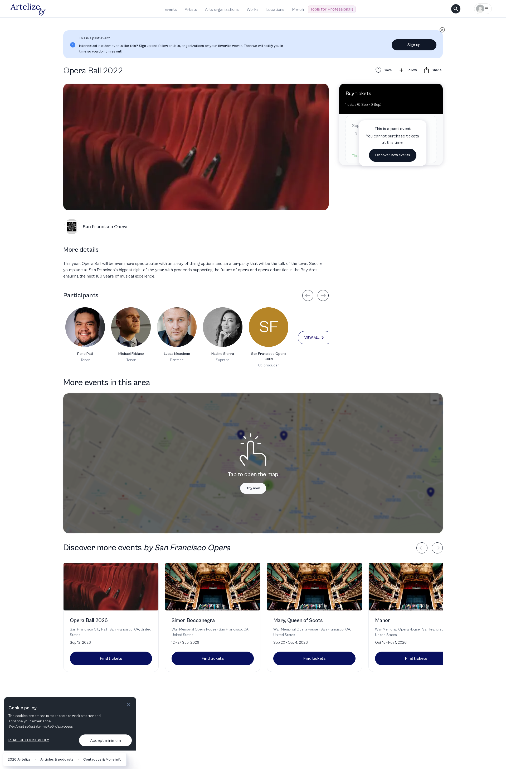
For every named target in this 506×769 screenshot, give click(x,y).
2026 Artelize (19, 759)
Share (437, 70)
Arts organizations (222, 9)
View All (311, 338)
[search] (455, 8)
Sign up (414, 44)
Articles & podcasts (57, 759)
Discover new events (392, 155)
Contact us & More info (102, 759)
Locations (275, 9)
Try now (253, 488)
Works (253, 9)
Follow (412, 70)
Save (388, 70)
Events (171, 9)
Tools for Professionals (331, 9)
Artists (191, 9)
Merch (298, 9)
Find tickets (111, 658)
